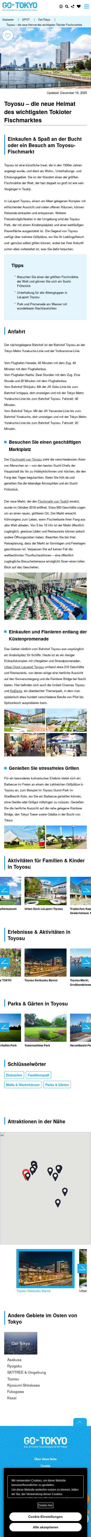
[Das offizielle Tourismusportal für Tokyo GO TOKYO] (19, 7)
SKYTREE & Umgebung (26, 1372)
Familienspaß (38, 1075)
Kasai (11, 1397)
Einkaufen (14, 1075)
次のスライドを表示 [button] (86, 890)
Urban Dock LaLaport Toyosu (24, 667)
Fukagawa (15, 1391)
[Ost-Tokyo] (20, 1335)
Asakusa (14, 1359)
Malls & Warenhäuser (23, 1084)
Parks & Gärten (57, 1084)
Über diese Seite (45, 1459)
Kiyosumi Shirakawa (23, 1385)
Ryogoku (14, 1365)
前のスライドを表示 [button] (4, 890)
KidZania (16, 690)
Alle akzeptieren (45, 1527)
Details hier (45, 1505)
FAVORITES (79, 6)
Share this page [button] (72, 6)
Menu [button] (86, 6)
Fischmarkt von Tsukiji (53, 501)
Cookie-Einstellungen (45, 1516)
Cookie (45, 1466)
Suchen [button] (67, 6)
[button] (61, 6)
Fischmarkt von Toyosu (26, 459)
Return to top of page (80, 1422)
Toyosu (13, 1378)
